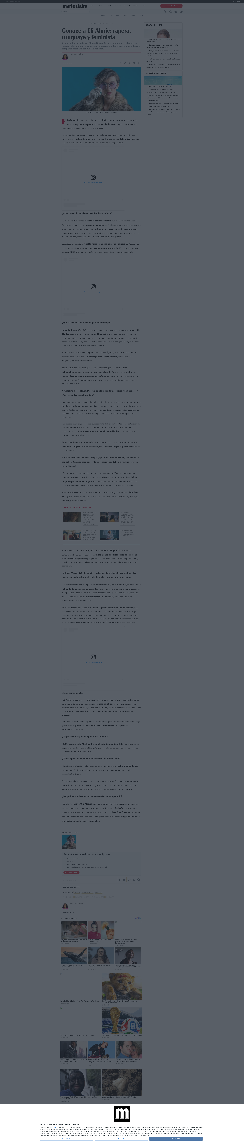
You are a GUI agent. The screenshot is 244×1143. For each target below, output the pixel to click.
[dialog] (122, 1123)
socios (54, 1127)
